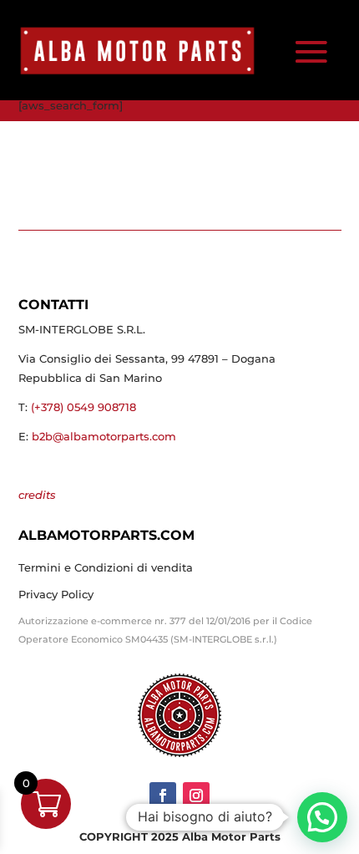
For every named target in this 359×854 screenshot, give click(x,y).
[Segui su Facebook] (162, 795)
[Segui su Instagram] (196, 795)
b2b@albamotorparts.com (104, 436)
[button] (322, 817)
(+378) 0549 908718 (83, 407)
